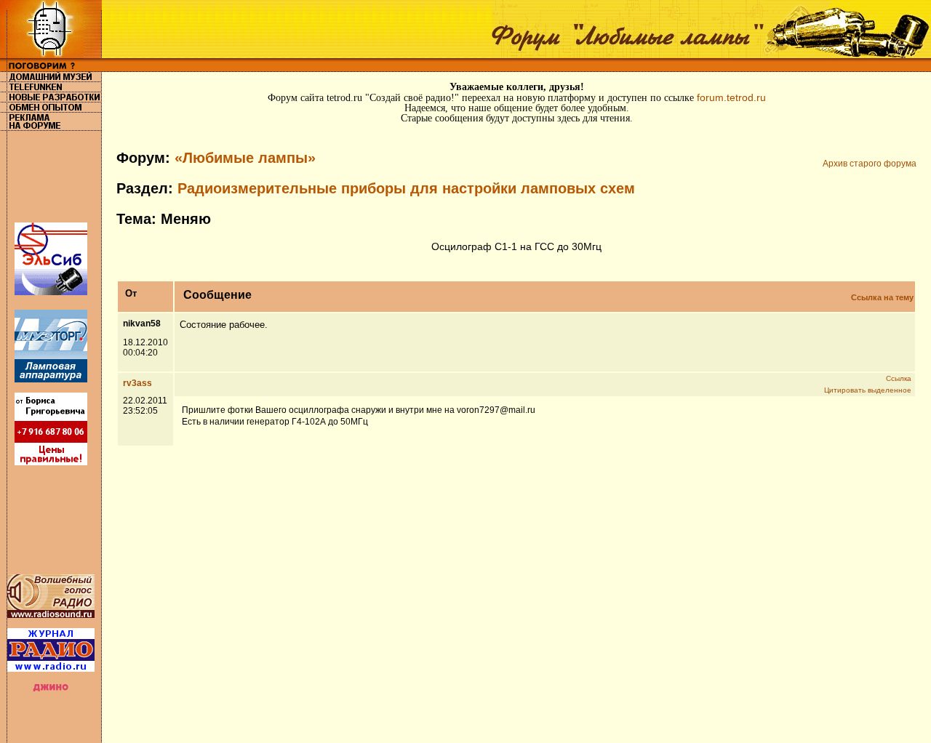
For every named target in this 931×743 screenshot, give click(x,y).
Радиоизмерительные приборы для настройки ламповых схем (406, 188)
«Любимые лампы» (245, 158)
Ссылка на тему (882, 297)
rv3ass (137, 383)
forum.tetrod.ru (731, 97)
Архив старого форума (869, 163)
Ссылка (898, 378)
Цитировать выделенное (867, 390)
